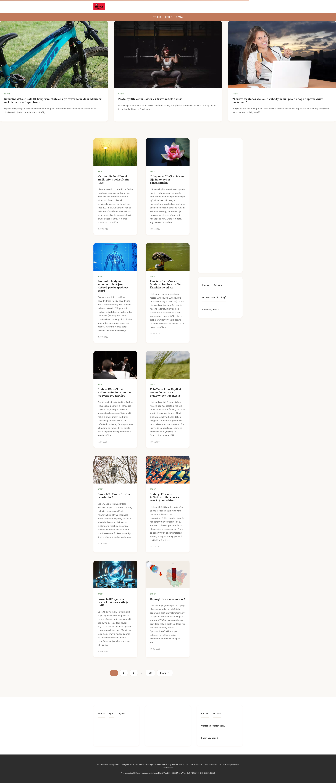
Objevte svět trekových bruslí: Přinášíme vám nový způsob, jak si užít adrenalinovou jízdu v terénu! (227, 183)
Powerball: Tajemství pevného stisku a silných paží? (114, 602)
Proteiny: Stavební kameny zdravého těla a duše (150, 98)
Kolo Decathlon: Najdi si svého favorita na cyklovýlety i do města (165, 392)
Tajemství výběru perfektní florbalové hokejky (224, 231)
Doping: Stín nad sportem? (167, 599)
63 (150, 673)
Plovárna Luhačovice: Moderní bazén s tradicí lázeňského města (166, 284)
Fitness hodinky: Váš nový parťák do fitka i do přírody (226, 209)
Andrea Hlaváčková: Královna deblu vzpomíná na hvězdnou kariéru (115, 392)
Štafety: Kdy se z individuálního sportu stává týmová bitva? (164, 497)
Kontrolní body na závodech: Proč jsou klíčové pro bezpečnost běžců (113, 286)
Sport (168, 17)
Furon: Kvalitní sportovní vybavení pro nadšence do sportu (226, 156)
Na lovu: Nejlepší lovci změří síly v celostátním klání (114, 179)
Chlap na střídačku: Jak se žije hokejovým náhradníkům (167, 179)
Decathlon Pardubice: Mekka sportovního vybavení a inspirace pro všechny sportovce (226, 258)
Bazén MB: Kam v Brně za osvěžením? (114, 495)
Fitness (157, 17)
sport (7, 94)
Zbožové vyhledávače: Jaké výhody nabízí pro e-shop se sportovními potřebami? (277, 100)
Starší (163, 673)
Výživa (179, 17)
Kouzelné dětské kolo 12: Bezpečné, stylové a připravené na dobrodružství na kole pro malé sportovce (53, 100)
